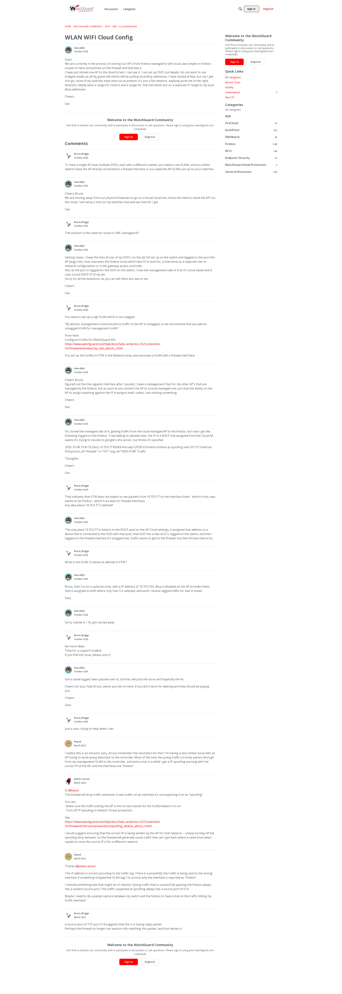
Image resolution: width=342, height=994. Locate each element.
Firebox (251, 144)
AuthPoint (251, 130)
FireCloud (251, 123)
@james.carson (86, 866)
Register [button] (150, 137)
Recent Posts (232, 82)
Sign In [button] (129, 137)
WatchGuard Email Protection (251, 165)
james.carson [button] (82, 778)
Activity (229, 87)
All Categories (233, 77)
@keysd (73, 790)
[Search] (240, 9)
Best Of (229, 97)
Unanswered (251, 92)
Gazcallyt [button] (79, 47)
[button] (68, 49)
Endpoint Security (251, 158)
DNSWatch (251, 137)
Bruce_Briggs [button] (81, 153)
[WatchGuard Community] (82, 9)
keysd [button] (77, 741)
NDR (228, 116)
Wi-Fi (251, 151)
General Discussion (251, 172)
